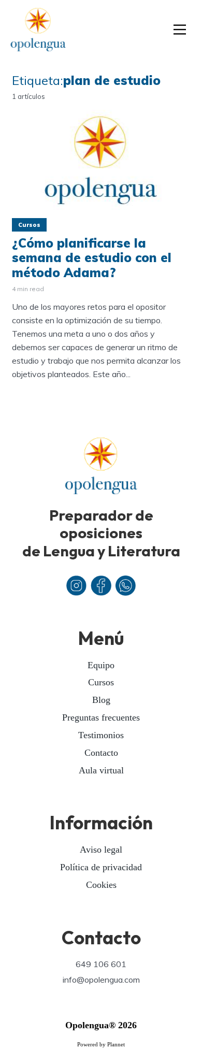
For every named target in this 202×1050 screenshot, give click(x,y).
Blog (101, 700)
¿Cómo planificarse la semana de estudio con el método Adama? (91, 258)
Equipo (101, 665)
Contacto (101, 752)
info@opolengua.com (101, 979)
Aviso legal (101, 849)
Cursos (29, 224)
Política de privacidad (101, 867)
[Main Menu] (180, 30)
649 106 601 (101, 964)
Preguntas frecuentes (101, 717)
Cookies (101, 885)
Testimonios (101, 735)
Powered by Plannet (101, 1044)
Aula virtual (101, 770)
